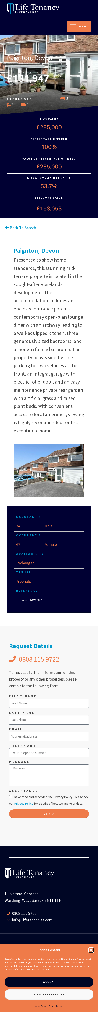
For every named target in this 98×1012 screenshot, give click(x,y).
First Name (23, 696)
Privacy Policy (55, 1005)
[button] (91, 950)
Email (16, 729)
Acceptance (23, 791)
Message (19, 762)
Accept (49, 981)
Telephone (22, 746)
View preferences (49, 994)
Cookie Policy (40, 1005)
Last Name (22, 713)
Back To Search (22, 227)
